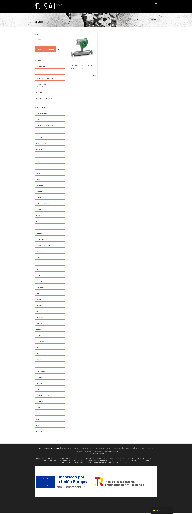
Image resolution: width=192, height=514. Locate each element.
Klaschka (39, 275)
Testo (38, 413)
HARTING (129, 458)
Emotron (39, 185)
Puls (37, 365)
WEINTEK (110, 462)
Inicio (131, 20)
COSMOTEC (59, 458)
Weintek (39, 431)
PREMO (38, 359)
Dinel (38, 155)
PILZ (144, 460)
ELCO (74, 458)
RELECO (150, 460)
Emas (38, 173)
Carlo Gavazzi (41, 143)
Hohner (39, 233)
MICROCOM (40, 317)
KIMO (38, 269)
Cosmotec (39, 149)
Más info (93, 75)
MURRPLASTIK (103, 460)
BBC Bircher (40, 137)
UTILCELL (39, 419)
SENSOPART (40, 401)
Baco (38, 131)
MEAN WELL (74, 460)
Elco (38, 167)
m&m (37, 293)
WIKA (118, 462)
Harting (39, 227)
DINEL (68, 458)
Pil (37, 347)
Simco (38, 407)
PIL (140, 460)
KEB (37, 263)
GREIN (38, 221)
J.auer (38, 257)
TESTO (81, 462)
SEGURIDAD (40, 93)
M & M (58, 460)
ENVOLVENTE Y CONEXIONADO (46, 78)
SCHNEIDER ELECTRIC (42, 395)
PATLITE (38, 335)
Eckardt (39, 161)
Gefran (38, 215)
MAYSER (38, 299)
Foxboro (39, 209)
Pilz (37, 353)
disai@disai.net (113, 451)
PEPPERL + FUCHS (130, 460)
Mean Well (39, 305)
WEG (37, 425)
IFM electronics (41, 239)
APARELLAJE (39, 72)
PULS (117, 458)
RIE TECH (74, 462)
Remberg (39, 377)
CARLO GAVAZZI (48, 458)
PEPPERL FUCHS (41, 341)
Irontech (39, 251)
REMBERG (66, 462)
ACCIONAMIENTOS (42, 66)
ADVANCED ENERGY (42, 113)
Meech (38, 311)
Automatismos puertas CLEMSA (47, 125)
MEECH (83, 460)
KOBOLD (39, 281)
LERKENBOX (40, 287)
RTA (37, 389)
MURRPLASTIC (40, 323)
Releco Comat (41, 371)
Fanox (38, 197)
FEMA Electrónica (42, 203)
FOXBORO (110, 458)
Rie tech (39, 383)
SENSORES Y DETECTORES (44, 99)
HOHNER (138, 458)
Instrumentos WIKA (43, 245)
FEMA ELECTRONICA (97, 458)
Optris (38, 329)
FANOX (85, 458)
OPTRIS (112, 460)
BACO (38, 458)
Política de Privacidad (96, 454)
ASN (37, 119)
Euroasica (39, 191)
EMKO (38, 179)
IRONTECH (151, 458)
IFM (144, 458)
